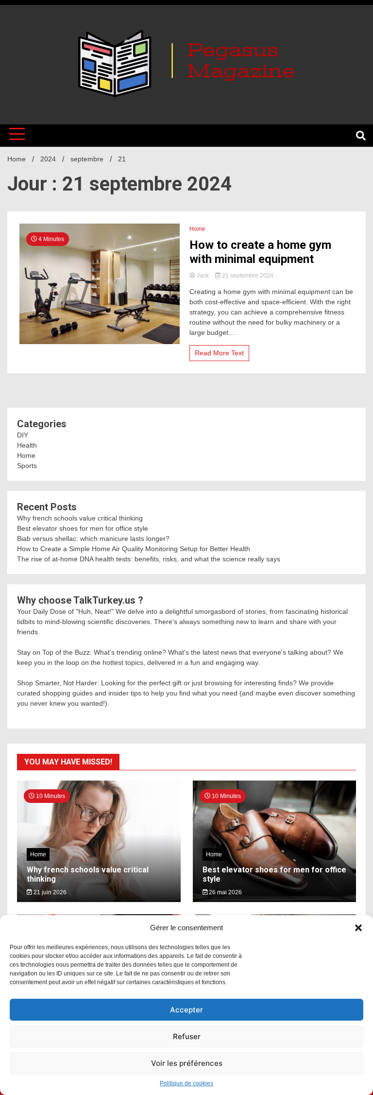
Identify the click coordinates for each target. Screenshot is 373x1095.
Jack (202, 275)
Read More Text (219, 353)
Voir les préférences (186, 1063)
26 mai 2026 (224, 892)
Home (197, 229)
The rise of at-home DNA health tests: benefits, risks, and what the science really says (148, 559)
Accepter (186, 1009)
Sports (27, 465)
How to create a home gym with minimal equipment (260, 252)
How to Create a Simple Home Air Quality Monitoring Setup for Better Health (133, 549)
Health (27, 445)
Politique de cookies (186, 1083)
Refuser (187, 1036)
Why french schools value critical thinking (80, 518)
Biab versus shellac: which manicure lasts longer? (93, 538)
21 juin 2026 (49, 892)
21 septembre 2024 (246, 275)
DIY (22, 435)
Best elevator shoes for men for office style (82, 528)
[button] (358, 928)
